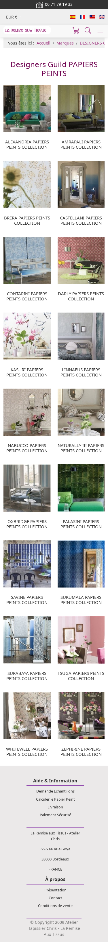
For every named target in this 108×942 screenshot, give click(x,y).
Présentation (55, 890)
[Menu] (100, 30)
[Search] (87, 30)
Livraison (55, 807)
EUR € (11, 17)
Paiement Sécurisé (55, 814)
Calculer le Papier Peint (55, 799)
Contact (55, 897)
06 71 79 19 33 (58, 4)
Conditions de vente (55, 905)
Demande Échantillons (55, 791)
